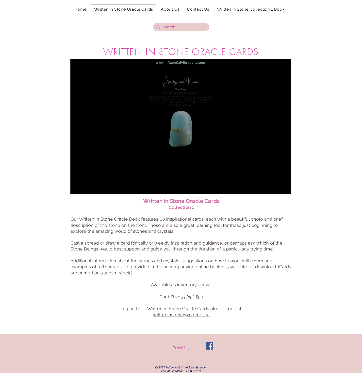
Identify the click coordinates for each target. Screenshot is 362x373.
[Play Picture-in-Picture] (276, 187)
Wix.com (195, 371)
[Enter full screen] (284, 187)
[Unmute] (85, 187)
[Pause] (77, 187)
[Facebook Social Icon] (209, 346)
